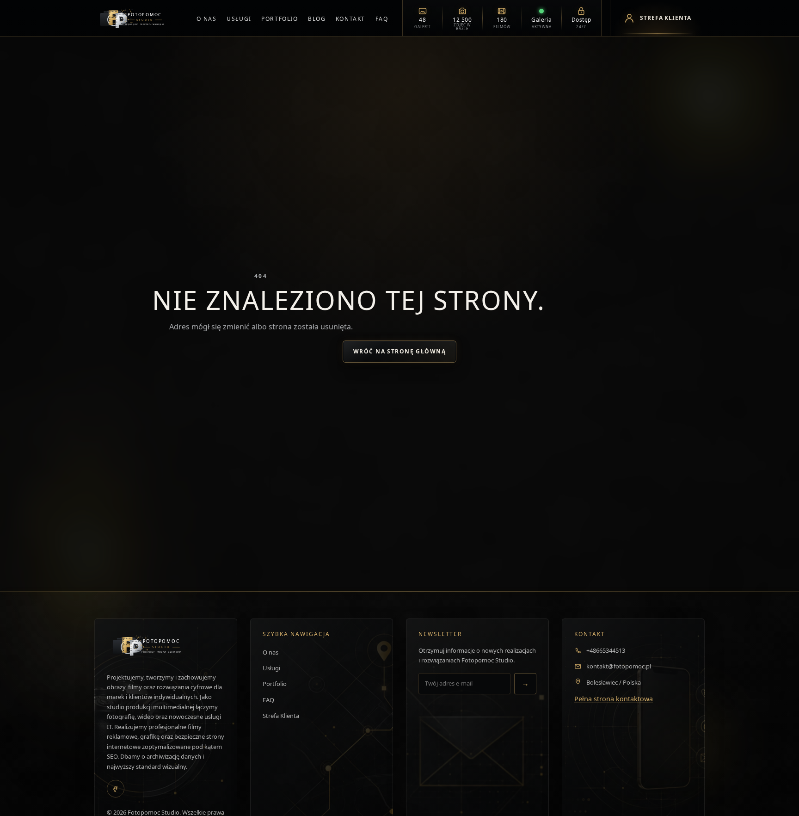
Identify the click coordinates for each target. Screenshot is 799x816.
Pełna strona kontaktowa (613, 698)
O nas (207, 19)
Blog (317, 19)
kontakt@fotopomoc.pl (618, 666)
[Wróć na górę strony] (20, 799)
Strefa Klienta (281, 715)
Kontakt (350, 19)
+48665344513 (605, 650)
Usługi (239, 19)
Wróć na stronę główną (399, 351)
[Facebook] (115, 788)
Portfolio (279, 19)
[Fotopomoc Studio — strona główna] (138, 18)
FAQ (381, 19)
